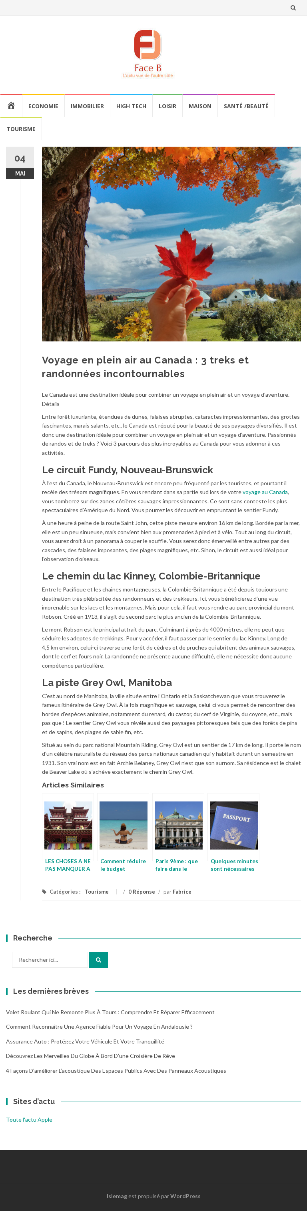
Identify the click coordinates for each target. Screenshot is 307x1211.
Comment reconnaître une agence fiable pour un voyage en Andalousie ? (99, 1026)
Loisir (167, 106)
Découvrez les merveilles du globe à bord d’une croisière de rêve (90, 1055)
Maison (200, 106)
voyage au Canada (265, 491)
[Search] (98, 960)
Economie (43, 106)
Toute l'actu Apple (29, 1119)
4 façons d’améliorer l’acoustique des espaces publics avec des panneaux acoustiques (116, 1070)
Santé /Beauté (246, 106)
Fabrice (182, 891)
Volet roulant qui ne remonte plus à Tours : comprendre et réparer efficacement (110, 1012)
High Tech (131, 106)
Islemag (117, 1196)
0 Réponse (141, 891)
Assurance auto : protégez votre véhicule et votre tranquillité (85, 1041)
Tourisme (21, 129)
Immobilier (87, 106)
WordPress (185, 1196)
